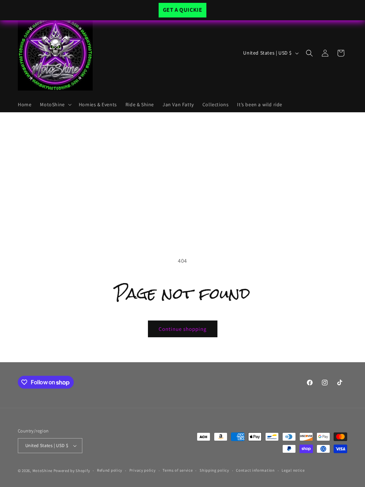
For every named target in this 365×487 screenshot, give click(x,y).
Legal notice (293, 470)
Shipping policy (214, 470)
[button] (55, 104)
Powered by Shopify (71, 470)
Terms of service (177, 470)
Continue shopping (183, 328)
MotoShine (42, 470)
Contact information (255, 470)
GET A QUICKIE (182, 10)
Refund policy (109, 470)
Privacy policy (142, 470)
